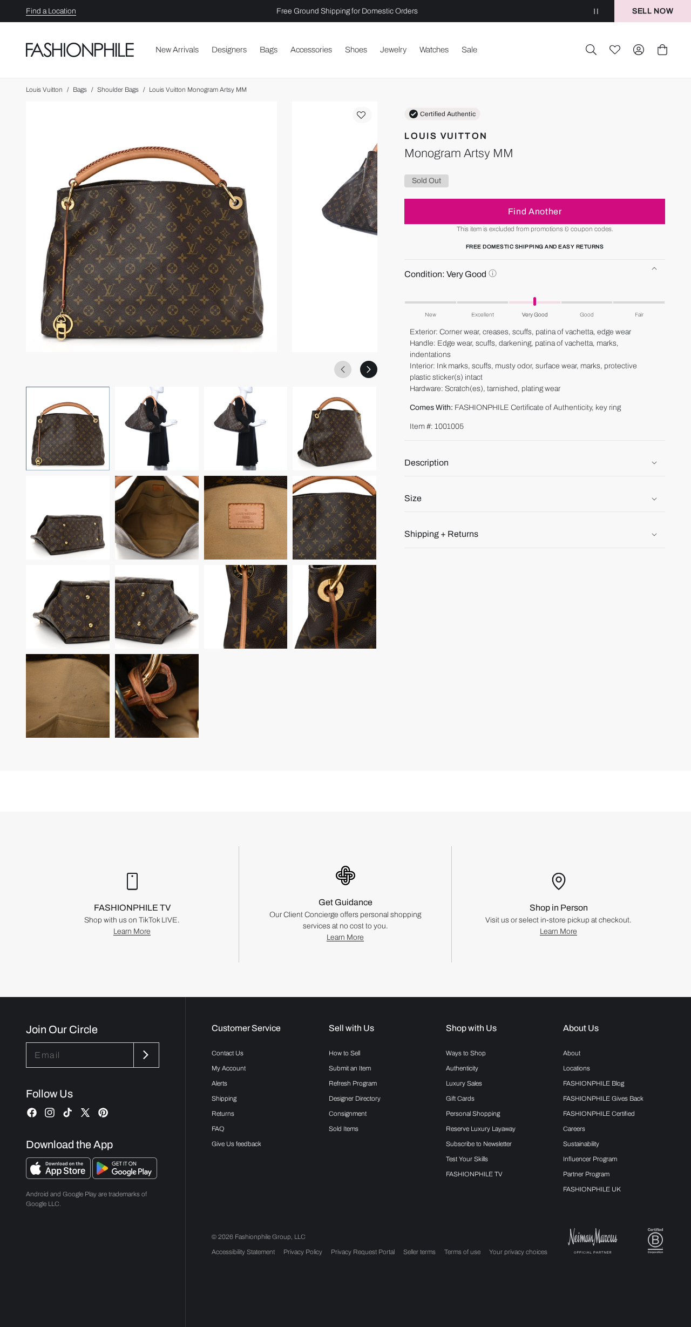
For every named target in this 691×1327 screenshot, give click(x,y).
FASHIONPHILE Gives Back (603, 1098)
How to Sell (344, 1053)
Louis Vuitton (44, 89)
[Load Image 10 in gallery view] (157, 607)
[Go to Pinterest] (103, 1113)
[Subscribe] (145, 1055)
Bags (80, 89)
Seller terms (419, 1252)
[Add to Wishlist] (362, 115)
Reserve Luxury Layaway (481, 1129)
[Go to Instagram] (50, 1113)
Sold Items (343, 1129)
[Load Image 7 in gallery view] (246, 518)
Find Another (535, 211)
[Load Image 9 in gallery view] (68, 607)
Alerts (219, 1083)
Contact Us (227, 1053)
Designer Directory (355, 1098)
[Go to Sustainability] (655, 1241)
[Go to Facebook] (32, 1113)
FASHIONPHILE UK (592, 1189)
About (571, 1053)
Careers (574, 1129)
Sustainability (581, 1144)
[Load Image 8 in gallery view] (334, 518)
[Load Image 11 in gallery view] (246, 607)
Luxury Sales (464, 1083)
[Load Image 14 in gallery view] (157, 696)
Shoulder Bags (118, 89)
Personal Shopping (473, 1113)
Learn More (132, 931)
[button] (591, 49)
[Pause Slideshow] (596, 11)
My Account (229, 1068)
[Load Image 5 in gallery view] (68, 518)
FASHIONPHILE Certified (599, 1113)
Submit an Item (350, 1068)
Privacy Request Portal (363, 1252)
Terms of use (462, 1252)
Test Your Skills (467, 1159)
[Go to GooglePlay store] (124, 1176)
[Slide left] (342, 369)
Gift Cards (460, 1098)
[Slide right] (368, 369)
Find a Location (51, 11)
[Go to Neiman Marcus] (593, 1241)
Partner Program (586, 1174)
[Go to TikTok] (67, 1113)
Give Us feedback (236, 1144)
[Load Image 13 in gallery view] (68, 696)
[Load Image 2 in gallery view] (157, 428)
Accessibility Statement (243, 1252)
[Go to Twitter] (85, 1113)
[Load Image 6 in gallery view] (157, 518)
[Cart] (662, 49)
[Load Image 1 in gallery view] (68, 428)
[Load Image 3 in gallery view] (246, 428)
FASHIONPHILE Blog (593, 1083)
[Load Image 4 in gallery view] (334, 428)
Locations (576, 1068)
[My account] (638, 49)
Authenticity (462, 1068)
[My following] (615, 49)
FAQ (218, 1129)
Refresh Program (353, 1083)
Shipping (224, 1098)
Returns (223, 1113)
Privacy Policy (302, 1252)
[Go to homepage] (80, 49)
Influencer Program (590, 1159)
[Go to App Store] (59, 1176)
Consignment (348, 1113)
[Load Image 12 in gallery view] (334, 607)
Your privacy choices (518, 1252)
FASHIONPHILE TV (474, 1174)
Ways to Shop (466, 1053)
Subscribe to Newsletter (479, 1144)
